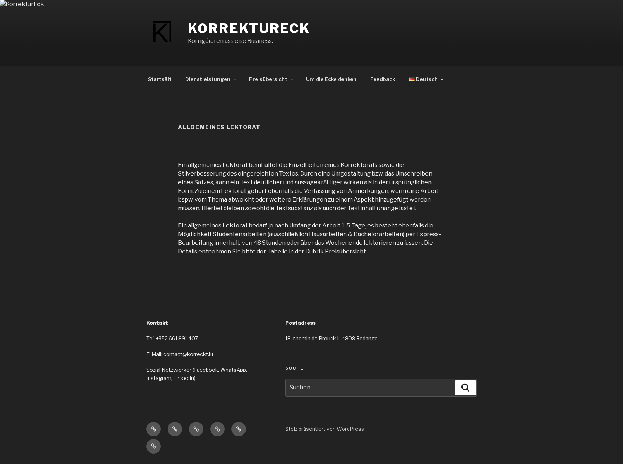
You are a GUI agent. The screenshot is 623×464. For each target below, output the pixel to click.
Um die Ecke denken (331, 79)
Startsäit (160, 79)
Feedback (382, 79)
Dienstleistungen (207, 79)
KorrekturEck (249, 28)
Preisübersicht (268, 79)
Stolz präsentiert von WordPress (324, 429)
